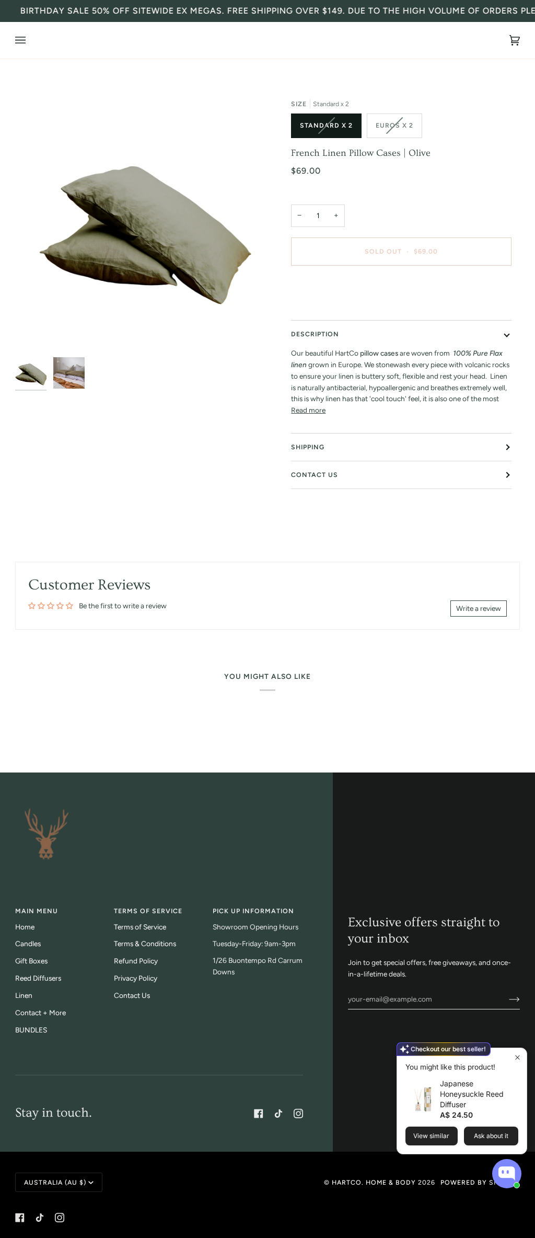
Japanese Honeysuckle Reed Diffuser (472, 1094)
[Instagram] (298, 1113)
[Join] (506, 999)
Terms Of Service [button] (148, 911)
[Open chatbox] (506, 1173)
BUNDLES (31, 1030)
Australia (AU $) (55, 1182)
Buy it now (401, 295)
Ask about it (491, 1136)
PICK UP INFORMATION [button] (253, 911)
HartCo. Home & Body (374, 1182)
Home (24, 927)
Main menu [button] (36, 911)
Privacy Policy (135, 978)
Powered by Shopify (480, 1182)
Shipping (307, 447)
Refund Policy (136, 961)
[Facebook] (258, 1113)
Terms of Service (140, 927)
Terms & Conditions (145, 943)
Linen (23, 995)
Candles (28, 943)
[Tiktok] (278, 1113)
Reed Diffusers (38, 978)
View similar (431, 1136)
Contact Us (314, 475)
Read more (308, 410)
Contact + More (40, 1012)
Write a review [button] (478, 608)
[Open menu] (30, 40)
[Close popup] (517, 1057)
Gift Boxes (31, 961)
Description (315, 334)
